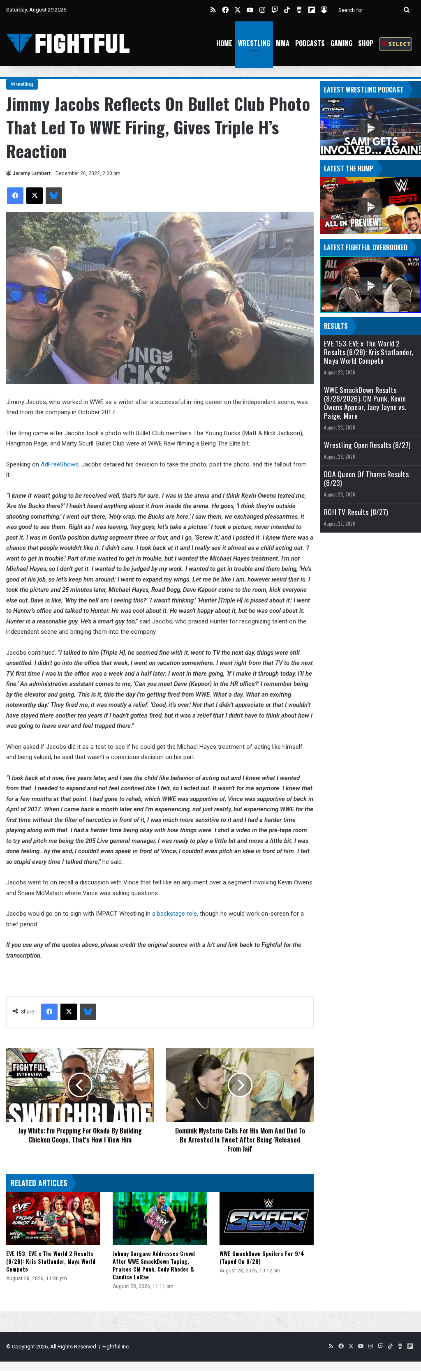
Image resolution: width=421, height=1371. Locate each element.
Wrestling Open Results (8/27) (367, 445)
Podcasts (310, 43)
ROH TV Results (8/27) (356, 512)
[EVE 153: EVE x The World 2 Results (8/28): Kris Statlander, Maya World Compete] (53, 1218)
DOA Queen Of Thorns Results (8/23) (366, 478)
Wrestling (254, 43)
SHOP (365, 43)
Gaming (341, 43)
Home (224, 43)
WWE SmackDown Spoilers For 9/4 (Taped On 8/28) (262, 1257)
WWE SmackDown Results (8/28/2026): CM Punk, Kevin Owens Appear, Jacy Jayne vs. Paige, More (365, 402)
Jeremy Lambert (31, 173)
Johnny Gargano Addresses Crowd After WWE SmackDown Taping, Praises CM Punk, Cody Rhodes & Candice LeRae (154, 1265)
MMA (282, 43)
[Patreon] (395, 43)
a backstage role (174, 913)
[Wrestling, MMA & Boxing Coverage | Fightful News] (68, 43)
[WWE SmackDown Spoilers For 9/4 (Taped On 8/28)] (267, 1218)
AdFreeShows (60, 464)
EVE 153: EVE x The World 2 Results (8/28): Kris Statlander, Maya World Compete (50, 1261)
